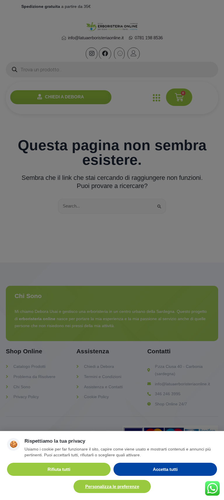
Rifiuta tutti (59, 469)
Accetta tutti (165, 469)
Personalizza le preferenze (112, 486)
